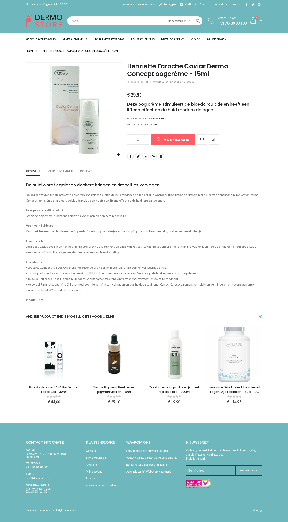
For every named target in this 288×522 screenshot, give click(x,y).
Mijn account (94, 471)
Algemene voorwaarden (101, 485)
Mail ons (190, 4)
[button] (118, 154)
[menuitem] (41, 39)
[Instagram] (259, 4)
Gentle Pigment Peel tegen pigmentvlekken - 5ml (114, 389)
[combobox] (134, 20)
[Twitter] (253, 4)
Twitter (138, 156)
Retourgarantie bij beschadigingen (147, 464)
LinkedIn (145, 156)
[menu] (144, 39)
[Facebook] (246, 4)
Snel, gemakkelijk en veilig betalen (147, 450)
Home (30, 50)
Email (161, 156)
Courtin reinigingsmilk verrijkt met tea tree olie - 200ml (174, 389)
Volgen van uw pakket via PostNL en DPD (151, 457)
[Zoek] (198, 20)
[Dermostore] (44, 21)
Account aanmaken (213, 4)
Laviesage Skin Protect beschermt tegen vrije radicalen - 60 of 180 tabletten (234, 389)
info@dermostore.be (39, 478)
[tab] (33, 171)
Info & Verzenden (96, 457)
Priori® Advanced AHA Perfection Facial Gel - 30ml (53, 389)
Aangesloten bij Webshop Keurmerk (148, 471)
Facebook (130, 156)
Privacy (90, 478)
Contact (91, 450)
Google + (153, 156)
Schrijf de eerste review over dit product (169, 81)
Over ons (92, 464)
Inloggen (170, 4)
